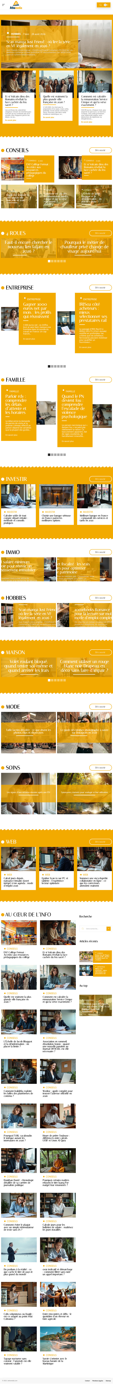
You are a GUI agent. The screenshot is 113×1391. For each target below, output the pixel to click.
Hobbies (16, 34)
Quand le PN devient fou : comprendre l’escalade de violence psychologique (74, 406)
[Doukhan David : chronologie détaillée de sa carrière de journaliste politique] (19, 1160)
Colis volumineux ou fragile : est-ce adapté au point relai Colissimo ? (18, 1316)
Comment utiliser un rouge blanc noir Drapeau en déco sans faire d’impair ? (84, 666)
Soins (13, 768)
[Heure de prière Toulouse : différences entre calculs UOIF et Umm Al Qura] (58, 1116)
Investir (16, 479)
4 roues (16, 233)
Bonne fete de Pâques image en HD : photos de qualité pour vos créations (102, 957)
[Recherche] (100, 5)
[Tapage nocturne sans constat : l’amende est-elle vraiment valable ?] (19, 1339)
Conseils (17, 150)
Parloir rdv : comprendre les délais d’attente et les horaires (16, 404)
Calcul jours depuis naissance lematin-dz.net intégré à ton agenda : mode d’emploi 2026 (18, 882)
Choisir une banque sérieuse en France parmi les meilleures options (56, 518)
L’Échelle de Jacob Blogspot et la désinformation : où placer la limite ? (92, 197)
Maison (15, 652)
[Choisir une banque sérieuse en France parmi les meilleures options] (56, 496)
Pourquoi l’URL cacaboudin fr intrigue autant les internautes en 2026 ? (18, 1138)
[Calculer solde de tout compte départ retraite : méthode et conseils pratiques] (18, 496)
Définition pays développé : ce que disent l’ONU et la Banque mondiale (95, 1006)
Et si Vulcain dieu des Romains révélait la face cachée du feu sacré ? (17, 100)
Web (11, 842)
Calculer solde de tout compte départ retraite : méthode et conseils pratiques (16, 519)
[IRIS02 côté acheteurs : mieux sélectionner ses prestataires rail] (70, 323)
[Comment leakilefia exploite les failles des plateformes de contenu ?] (19, 1071)
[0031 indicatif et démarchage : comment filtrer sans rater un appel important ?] (58, 1249)
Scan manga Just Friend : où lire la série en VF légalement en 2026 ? (38, 43)
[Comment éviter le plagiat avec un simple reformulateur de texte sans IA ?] (19, 1205)
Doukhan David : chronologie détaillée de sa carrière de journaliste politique (19, 1183)
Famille (15, 380)
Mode (13, 707)
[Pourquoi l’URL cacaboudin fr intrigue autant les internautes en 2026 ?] (19, 1116)
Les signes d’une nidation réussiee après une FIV (28, 792)
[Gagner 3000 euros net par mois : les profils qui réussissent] (14, 319)
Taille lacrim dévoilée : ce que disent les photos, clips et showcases (28, 731)
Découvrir (100, 150)
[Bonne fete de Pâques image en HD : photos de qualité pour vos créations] (86, 956)
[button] (49, 261)
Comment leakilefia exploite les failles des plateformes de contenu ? (18, 1093)
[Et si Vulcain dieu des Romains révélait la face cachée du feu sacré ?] (18, 84)
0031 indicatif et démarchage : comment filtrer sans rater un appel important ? (57, 1272)
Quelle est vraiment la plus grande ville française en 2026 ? (55, 99)
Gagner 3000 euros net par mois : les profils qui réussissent (37, 310)
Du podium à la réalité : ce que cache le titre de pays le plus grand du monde (18, 1272)
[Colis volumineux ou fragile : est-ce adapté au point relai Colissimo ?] (19, 1294)
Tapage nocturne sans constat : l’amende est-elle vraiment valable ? (17, 1361)
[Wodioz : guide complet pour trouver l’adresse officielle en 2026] (58, 1071)
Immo (13, 552)
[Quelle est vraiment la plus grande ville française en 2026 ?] (56, 84)
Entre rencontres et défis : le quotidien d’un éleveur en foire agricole (57, 1316)
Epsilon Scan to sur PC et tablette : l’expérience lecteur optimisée (55, 881)
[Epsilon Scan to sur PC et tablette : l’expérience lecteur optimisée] (56, 859)
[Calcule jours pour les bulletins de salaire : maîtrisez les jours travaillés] (58, 1205)
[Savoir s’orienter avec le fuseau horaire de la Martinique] (58, 1339)
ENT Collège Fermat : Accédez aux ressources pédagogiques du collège (38, 170)
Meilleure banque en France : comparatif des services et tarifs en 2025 (94, 518)
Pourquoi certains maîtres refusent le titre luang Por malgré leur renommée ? (56, 1183)
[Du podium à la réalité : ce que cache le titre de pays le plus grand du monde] (19, 1249)
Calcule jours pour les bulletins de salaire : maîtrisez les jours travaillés (58, 1227)
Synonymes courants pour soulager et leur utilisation (84, 792)
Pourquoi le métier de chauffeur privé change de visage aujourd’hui (84, 247)
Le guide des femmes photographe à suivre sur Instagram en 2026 (84, 731)
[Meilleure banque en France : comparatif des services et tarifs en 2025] (94, 496)
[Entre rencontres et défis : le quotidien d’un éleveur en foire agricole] (58, 1294)
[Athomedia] (16, 5)
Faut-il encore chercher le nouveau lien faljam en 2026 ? (28, 247)
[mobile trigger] (4, 5)
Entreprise (20, 287)
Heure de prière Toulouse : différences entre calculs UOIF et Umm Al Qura (56, 1138)
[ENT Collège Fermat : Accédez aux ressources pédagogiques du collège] (12, 169)
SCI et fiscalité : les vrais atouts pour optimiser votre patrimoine (70, 568)
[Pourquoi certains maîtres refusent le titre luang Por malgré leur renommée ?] (58, 1160)
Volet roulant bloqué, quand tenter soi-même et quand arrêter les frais (28, 666)
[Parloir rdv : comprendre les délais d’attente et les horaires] (42, 413)
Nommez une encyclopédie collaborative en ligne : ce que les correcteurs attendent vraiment (94, 882)
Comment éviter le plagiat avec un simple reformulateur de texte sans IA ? (19, 1227)
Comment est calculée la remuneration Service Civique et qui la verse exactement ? (94, 100)
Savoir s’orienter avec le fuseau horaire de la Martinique (55, 1361)
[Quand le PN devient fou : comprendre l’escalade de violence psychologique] (98, 416)
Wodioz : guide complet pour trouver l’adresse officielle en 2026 (58, 1093)
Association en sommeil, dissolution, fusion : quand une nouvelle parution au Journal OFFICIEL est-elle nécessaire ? (56, 1046)
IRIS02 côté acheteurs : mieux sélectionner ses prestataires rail (101, 971)
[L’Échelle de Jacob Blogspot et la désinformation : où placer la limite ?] (19, 1022)
